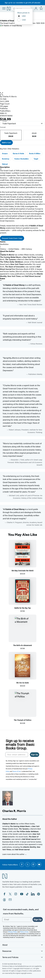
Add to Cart (6, 143)
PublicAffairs (5, 110)
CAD (24, 19)
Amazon (5, 153)
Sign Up (34, 754)
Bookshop (5, 159)
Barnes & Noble (18, 153)
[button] (22, 93)
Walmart (5, 164)
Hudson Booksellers (21, 159)
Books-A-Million (34, 153)
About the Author (7, 251)
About (4, 944)
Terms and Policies (10, 957)
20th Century (26, 249)
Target (36, 159)
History (3, 249)
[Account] (36, 9)
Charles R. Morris (10, 96)
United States (13, 249)
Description (5, 167)
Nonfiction (4, 244)
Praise (2, 278)
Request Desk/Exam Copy (12, 238)
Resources (6, 951)
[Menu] (4, 8)
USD (24, 16)
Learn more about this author (13, 854)
